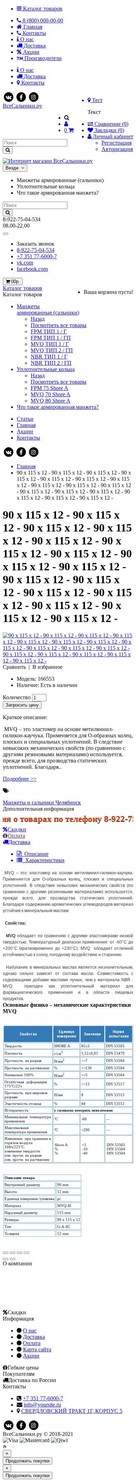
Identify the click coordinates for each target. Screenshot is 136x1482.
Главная (26, 425)
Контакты (28, 438)
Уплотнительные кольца (46, 369)
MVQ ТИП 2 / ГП (52, 350)
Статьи (25, 419)
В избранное (47, 667)
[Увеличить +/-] (26, 1253)
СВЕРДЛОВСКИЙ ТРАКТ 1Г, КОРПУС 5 (71, 1411)
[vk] (8, 97)
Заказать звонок (35, 244)
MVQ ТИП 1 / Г (50, 344)
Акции (25, 431)
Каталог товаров (22, 288)
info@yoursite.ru (42, 1405)
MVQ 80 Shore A (50, 401)
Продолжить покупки (28, 1460)
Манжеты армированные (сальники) (48, 309)
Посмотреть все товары (58, 325)
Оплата (16, 836)
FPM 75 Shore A (49, 388)
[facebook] (21, 97)
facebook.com (32, 269)
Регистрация (116, 143)
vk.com (25, 263)
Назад (38, 319)
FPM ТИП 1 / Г (49, 331)
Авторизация (117, 149)
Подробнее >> (20, 779)
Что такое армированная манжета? (58, 407)
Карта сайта (37, 1349)
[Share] (12, 1253)
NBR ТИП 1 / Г (49, 357)
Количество (17, 697)
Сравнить (14, 667)
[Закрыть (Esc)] (5, 1253)
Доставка (34, 1337)
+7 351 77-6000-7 (37, 256)
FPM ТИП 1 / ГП (51, 338)
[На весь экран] (19, 1253)
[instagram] (33, 97)
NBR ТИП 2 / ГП (51, 363)
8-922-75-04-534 (35, 250)
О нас (30, 1330)
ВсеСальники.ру (22, 106)
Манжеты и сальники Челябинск (42, 802)
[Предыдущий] (5, 1259)
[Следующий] (12, 1259)
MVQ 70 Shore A (50, 394)
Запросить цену (22, 705)
